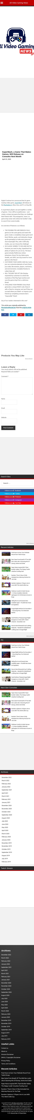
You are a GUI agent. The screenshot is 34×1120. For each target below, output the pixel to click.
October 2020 (6, 812)
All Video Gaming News (19, 3)
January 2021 (6, 802)
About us (4, 1051)
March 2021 (5, 796)
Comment (5, 376)
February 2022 (6, 783)
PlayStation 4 (8, 205)
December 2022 (7, 777)
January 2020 (6, 840)
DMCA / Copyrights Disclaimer (10, 1057)
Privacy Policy (5, 1060)
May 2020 (5, 827)
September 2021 (7, 790)
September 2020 (7, 815)
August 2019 (6, 855)
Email (3, 408)
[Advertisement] (17, 96)
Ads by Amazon (28, 358)
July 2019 (5, 858)
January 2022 (6, 787)
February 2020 (6, 836)
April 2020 (5, 830)
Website (3, 417)
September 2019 (7, 852)
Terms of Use (14, 1113)
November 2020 (7, 808)
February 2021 (6, 799)
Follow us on (13, 490)
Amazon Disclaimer (7, 1054)
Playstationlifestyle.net (8, 307)
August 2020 (6, 818)
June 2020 (5, 824)
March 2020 (5, 833)
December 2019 (7, 843)
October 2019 (6, 849)
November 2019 (7, 846)
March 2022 (5, 780)
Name (3, 399)
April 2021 (5, 793)
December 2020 (7, 805)
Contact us (4, 1048)
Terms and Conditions (8, 1064)
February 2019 (6, 861)
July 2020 (5, 821)
